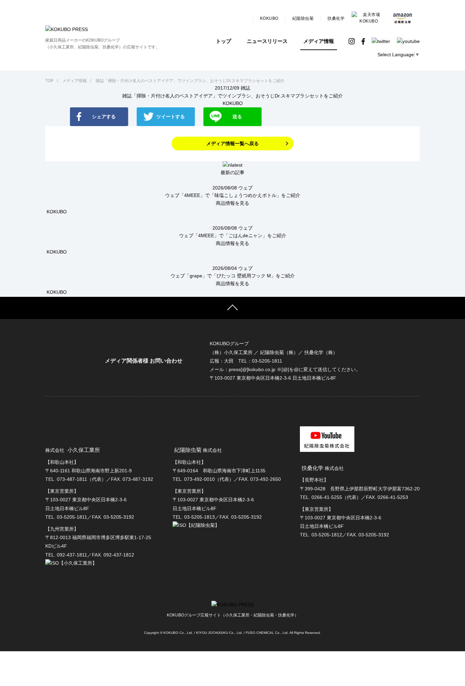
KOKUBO (269, 18)
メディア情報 (318, 41)
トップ (223, 41)
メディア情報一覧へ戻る (232, 143)
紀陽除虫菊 (303, 18)
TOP (49, 80)
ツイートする (170, 116)
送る (237, 116)
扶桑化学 (335, 18)
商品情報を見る (232, 203)
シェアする (104, 116)
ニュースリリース (267, 41)
